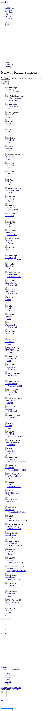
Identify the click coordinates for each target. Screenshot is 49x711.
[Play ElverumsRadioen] (6, 279)
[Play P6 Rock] (6, 430)
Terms (7, 680)
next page (4, 633)
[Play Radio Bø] (6, 489)
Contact (8, 673)
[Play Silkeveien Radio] (6, 380)
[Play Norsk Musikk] (6, 287)
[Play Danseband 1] (6, 329)
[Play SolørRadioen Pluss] (6, 195)
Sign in (8, 24)
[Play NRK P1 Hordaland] (6, 405)
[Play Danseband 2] (6, 296)
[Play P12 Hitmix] (6, 220)
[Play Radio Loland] (6, 464)
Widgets (8, 682)
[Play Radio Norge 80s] (6, 111)
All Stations (9, 8)
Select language (6, 690)
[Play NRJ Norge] (6, 237)
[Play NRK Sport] (6, 338)
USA (9, 6)
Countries (8, 14)
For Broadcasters (11, 675)
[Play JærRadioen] (6, 514)
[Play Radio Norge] (6, 94)
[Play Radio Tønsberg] (6, 548)
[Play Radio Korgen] (6, 262)
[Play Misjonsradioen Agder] (6, 531)
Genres (8, 16)
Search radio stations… (9, 78)
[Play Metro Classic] (6, 506)
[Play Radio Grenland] (6, 388)
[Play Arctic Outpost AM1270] (6, 573)
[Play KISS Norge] (6, 203)
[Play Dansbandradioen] (6, 161)
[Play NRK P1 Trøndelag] (6, 447)
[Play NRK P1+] (6, 153)
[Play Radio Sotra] (6, 472)
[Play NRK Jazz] (6, 615)
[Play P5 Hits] (6, 136)
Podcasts (8, 10)
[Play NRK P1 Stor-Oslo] (6, 497)
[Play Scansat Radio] (6, 371)
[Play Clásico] (6, 304)
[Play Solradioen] (6, 556)
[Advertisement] (24, 44)
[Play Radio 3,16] (6, 413)
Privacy (8, 678)
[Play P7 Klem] (6, 178)
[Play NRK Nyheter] (6, 119)
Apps (7, 684)
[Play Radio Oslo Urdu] (6, 422)
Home (7, 63)
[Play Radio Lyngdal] (6, 539)
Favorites (8, 22)
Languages (9, 18)
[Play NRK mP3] (6, 321)
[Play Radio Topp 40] (6, 363)
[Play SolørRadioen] (6, 455)
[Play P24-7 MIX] (6, 346)
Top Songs (9, 12)
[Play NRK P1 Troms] (6, 245)
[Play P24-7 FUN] (6, 590)
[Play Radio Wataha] (6, 598)
